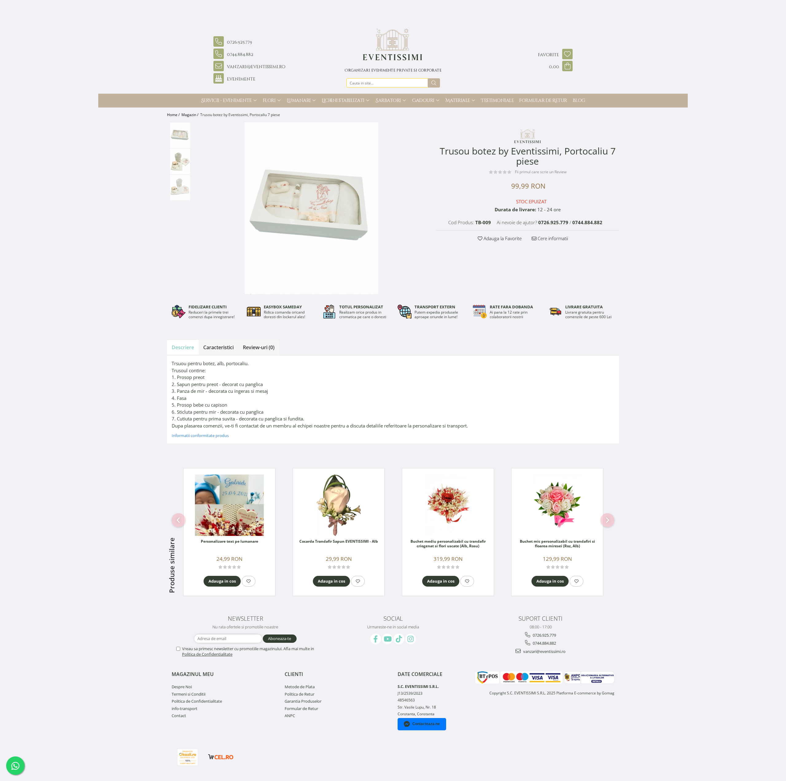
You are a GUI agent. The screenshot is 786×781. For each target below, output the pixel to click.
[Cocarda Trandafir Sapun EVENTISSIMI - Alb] (339, 505)
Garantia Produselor (303, 701)
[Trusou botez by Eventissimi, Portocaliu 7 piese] (311, 208)
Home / (174, 114)
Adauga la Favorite (502, 238)
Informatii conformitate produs (200, 435)
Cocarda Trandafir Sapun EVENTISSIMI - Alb (338, 541)
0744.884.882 (544, 643)
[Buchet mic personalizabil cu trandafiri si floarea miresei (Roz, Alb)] (557, 505)
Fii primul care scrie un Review (540, 171)
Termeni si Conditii (188, 694)
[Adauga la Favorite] (248, 581)
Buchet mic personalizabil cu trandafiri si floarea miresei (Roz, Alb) (557, 544)
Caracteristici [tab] (218, 347)
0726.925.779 (544, 635)
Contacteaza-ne (426, 724)
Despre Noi (182, 686)
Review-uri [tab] (258, 347)
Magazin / (190, 114)
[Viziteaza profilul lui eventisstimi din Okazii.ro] (187, 757)
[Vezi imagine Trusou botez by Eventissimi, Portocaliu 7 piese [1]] (180, 161)
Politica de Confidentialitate (207, 654)
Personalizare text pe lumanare (229, 541)
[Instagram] (410, 639)
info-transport (184, 708)
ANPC (290, 715)
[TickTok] (399, 639)
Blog (579, 100)
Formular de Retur (543, 100)
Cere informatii (552, 238)
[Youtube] (387, 639)
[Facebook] (375, 639)
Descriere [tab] (183, 347)
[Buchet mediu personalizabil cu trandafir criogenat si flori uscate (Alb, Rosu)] (448, 505)
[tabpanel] (311, 208)
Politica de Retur (299, 694)
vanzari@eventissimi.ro (544, 651)
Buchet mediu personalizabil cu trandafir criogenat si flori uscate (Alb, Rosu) (448, 544)
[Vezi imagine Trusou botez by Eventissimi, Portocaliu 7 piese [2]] (180, 187)
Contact (179, 715)
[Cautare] (434, 83)
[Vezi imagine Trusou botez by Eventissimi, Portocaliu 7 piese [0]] (180, 135)
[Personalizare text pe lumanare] (229, 505)
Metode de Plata (300, 686)
